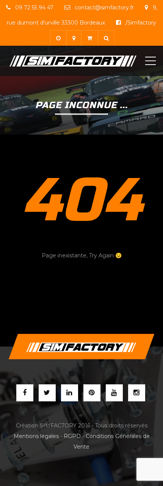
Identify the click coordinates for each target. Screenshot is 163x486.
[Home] (72, 61)
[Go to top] (81, 346)
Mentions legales (36, 436)
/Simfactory (140, 22)
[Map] (73, 38)
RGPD (72, 436)
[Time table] (58, 38)
